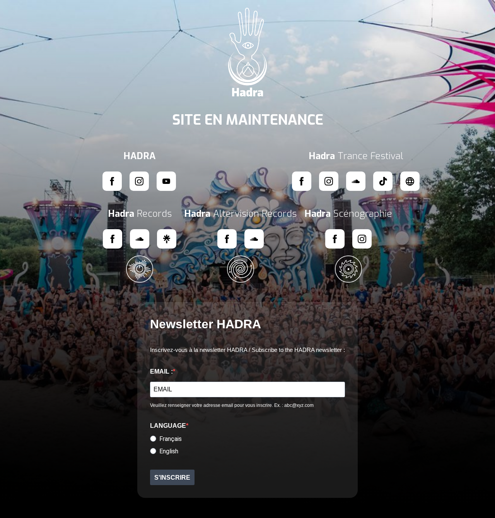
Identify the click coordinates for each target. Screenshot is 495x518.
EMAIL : (161, 371)
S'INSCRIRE (172, 477)
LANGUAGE (168, 425)
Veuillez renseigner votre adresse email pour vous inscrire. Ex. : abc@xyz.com (232, 405)
